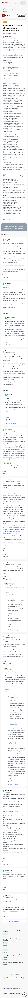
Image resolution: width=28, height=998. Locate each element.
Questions (5, 8)
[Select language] (18, 3)
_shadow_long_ (8, 870)
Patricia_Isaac (8, 562)
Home (4, 7)
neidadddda (7, 635)
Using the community (7, 988)
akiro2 (6, 351)
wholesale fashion (8, 882)
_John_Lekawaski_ (9, 895)
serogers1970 (8, 283)
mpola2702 (10, 394)
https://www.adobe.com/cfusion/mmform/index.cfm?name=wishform (17, 722)
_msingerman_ (8, 36)
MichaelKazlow (10, 668)
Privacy (20, 988)
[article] (14, 258)
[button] (3, 3)
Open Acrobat (21, 15)
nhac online (16, 880)
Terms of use (15, 988)
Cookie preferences (6, 991)
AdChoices (7, 996)
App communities (11, 7)
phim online (8, 907)
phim (7, 880)
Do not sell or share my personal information (12, 993)
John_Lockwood (11, 317)
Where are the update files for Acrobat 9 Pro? (12, 962)
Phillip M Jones (10, 583)
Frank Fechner (8, 479)
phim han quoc (14, 911)
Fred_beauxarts (8, 790)
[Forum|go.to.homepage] (10, 3)
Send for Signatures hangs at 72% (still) (11, 955)
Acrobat (18, 7)
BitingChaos (7, 239)
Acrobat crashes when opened (9, 947)
